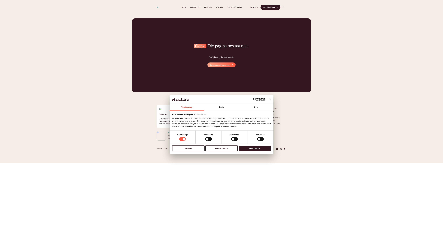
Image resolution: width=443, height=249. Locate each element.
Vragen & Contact (234, 7)
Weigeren (188, 148)
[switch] (208, 139)
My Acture (253, 7)
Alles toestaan (254, 148)
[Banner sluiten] (270, 99)
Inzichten (219, 7)
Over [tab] (256, 107)
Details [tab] (221, 107)
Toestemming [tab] (186, 107)
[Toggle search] (283, 7)
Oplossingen (195, 7)
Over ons (208, 7)
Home (183, 7)
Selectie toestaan (221, 148)
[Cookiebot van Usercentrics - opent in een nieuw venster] (255, 99)
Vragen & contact (274, 118)
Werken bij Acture (274, 124)
